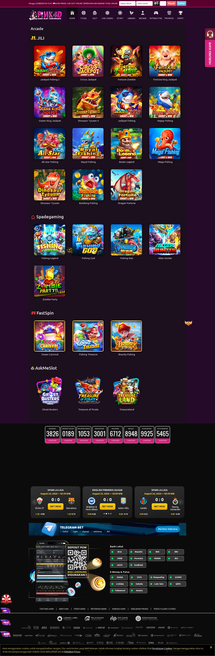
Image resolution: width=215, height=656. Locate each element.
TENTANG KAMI (46, 609)
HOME (72, 18)
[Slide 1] (104, 513)
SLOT (95, 18)
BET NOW (55, 506)
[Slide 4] (110, 513)
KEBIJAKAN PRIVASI (139, 609)
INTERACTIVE (156, 18)
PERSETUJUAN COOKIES (165, 609)
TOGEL (83, 18)
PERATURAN (79, 609)
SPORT (120, 18)
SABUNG (131, 18)
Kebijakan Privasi (72, 651)
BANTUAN (63, 609)
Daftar (181, 3)
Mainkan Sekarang (167, 529)
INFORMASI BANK (99, 609)
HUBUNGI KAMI (118, 609)
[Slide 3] (108, 513)
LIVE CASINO (107, 18)
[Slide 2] (106, 513)
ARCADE (143, 18)
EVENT (180, 18)
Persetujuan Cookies (162, 648)
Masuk (171, 3)
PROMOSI (169, 18)
